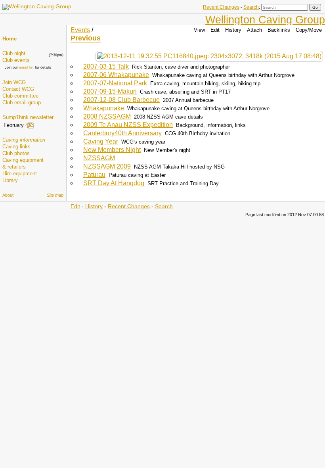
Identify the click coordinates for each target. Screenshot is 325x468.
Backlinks (279, 30)
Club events (16, 60)
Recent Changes (221, 7)
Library (10, 180)
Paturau (94, 174)
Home (9, 39)
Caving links (16, 147)
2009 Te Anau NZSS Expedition (128, 124)
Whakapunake (103, 108)
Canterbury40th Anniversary (122, 133)
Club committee (20, 96)
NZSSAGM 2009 (107, 166)
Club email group (21, 102)
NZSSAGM (99, 158)
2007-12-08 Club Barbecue (121, 99)
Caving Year (100, 141)
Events (80, 30)
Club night (13, 53)
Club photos (16, 153)
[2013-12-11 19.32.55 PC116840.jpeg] (209, 56)
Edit (215, 30)
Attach (254, 30)
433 (29, 125)
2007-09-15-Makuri (110, 91)
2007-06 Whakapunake (116, 74)
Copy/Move (309, 30)
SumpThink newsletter (28, 117)
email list (26, 67)
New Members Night (112, 149)
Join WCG (14, 82)
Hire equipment (19, 173)
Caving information (23, 140)
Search (251, 7)
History (233, 30)
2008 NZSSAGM (107, 116)
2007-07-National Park (115, 83)
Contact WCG (18, 89)
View (199, 30)
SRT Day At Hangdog (113, 183)
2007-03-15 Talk (106, 66)
